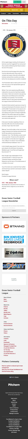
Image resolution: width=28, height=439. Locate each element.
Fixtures (6, 306)
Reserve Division (8, 325)
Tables (5, 310)
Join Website (17, 1)
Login (24, 1)
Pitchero (3, 2)
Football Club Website (14, 421)
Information (7, 336)
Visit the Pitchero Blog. (8, 371)
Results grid (7, 312)
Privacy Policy (14, 409)
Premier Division (8, 323)
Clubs (21, 10)
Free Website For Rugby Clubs (14, 426)
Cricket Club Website (14, 423)
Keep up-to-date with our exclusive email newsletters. (13, 205)
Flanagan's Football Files (10, 346)
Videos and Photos (9, 329)
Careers (14, 404)
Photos (6, 331)
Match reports (7, 314)
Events (5, 301)
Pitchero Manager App (14, 430)
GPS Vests (14, 432)
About (14, 400)
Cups (5, 316)
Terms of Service (14, 407)
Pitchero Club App (14, 428)
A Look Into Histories (9, 348)
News (5, 299)
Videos (5, 333)
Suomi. (15, 377)
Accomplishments (8, 351)
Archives (6, 318)
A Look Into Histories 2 (9, 353)
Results (6, 308)
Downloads (16, 13)
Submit (14, 210)
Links (9, 13)
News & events (5, 10)
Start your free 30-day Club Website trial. (12, 369)
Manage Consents (14, 413)
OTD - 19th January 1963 (9, 182)
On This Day (7, 349)
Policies (6, 355)
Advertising (14, 402)
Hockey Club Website (14, 424)
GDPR (14, 406)
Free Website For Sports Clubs (14, 419)
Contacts (3, 13)
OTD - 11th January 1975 (9, 30)
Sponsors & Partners (9, 344)
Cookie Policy (14, 411)
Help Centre (14, 398)
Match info (15, 10)
